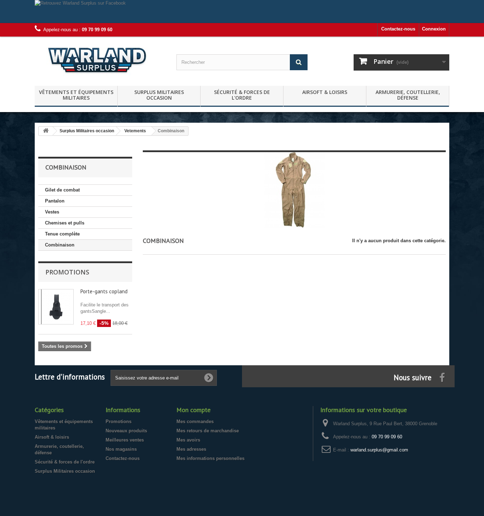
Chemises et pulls (64, 223)
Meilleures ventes (125, 440)
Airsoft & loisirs (324, 92)
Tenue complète (62, 234)
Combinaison (59, 245)
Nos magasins (121, 449)
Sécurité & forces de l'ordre (242, 95)
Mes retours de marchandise (207, 430)
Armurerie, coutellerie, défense (408, 95)
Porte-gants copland (104, 291)
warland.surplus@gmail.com (379, 450)
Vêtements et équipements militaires (76, 95)
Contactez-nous (398, 29)
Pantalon (54, 201)
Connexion (434, 29)
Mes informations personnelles (210, 458)
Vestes (52, 212)
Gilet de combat (62, 190)
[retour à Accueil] (45, 131)
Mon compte (193, 410)
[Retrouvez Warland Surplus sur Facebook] (242, 11)
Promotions (67, 272)
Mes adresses (191, 449)
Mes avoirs (188, 440)
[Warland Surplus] (100, 59)
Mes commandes (195, 421)
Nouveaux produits (126, 430)
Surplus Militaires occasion (159, 95)
